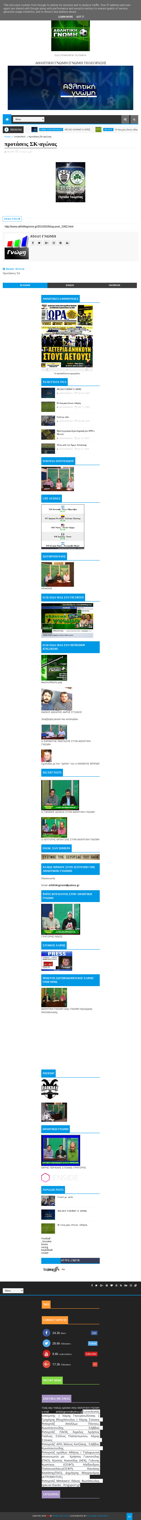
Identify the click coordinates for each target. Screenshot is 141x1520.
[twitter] (96, 1285)
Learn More (65, 16)
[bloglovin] (112, 1285)
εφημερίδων (75, 373)
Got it (80, 16)
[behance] (126, 1285)
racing (44, 1247)
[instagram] (131, 1285)
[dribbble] (116, 1285)
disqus (70, 285)
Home (7, 136)
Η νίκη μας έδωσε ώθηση (105, 129)
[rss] (121, 1285)
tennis (44, 1244)
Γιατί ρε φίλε (63, 417)
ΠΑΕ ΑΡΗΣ (86, 129)
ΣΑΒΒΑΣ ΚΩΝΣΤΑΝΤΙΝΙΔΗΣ (29, 129)
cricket (44, 1252)
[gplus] (101, 1285)
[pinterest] (107, 1285)
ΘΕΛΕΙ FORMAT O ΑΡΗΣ (55, 129)
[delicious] (135, 1285)
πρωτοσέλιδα (62, 373)
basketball (46, 1250)
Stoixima (81, 548)
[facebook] (92, 1285)
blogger (25, 285)
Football (45, 1238)
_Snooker (46, 1241)
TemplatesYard (61, 1516)
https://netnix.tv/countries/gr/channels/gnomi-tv (70, 1261)
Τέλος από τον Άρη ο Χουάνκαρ (72, 445)
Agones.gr (72, 548)
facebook (114, 285)
